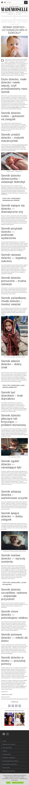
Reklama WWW (7, 747)
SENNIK (24, 22)
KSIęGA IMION (6, 754)
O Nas (4, 741)
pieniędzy (3, 193)
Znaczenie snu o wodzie (7, 694)
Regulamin (6, 767)
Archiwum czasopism (9, 764)
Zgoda (8, 782)
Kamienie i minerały (8, 757)
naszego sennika (15, 107)
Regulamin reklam (8, 771)
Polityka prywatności (17, 782)
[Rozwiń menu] (14, 18)
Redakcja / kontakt (8, 744)
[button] (9, 706)
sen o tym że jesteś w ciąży (21, 144)
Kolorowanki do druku (10, 761)
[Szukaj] (26, 2)
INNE (19, 22)
